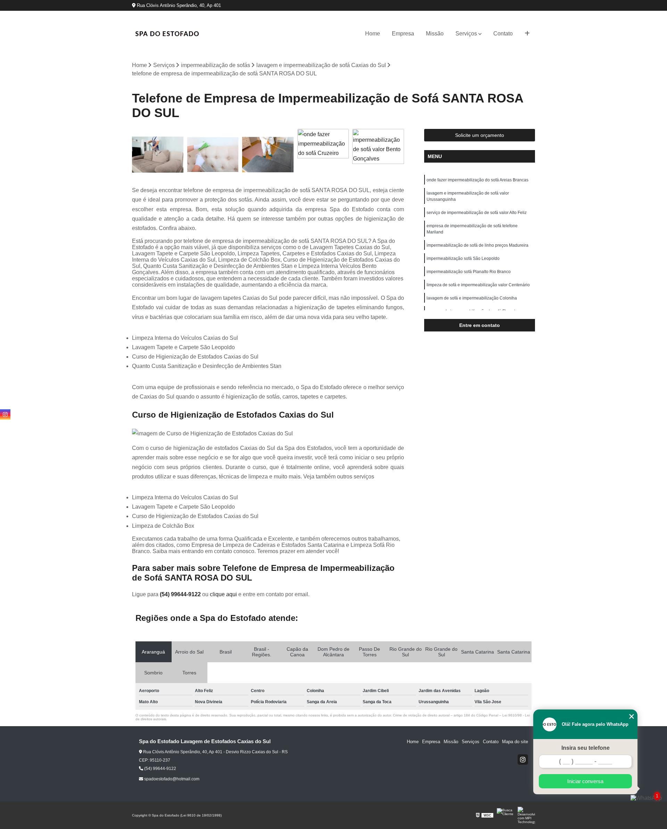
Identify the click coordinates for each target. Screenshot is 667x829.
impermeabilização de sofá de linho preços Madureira (477, 245)
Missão (435, 33)
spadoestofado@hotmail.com (171, 779)
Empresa (403, 33)
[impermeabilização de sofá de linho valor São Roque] (213, 155)
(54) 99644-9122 (181, 594)
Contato (503, 33)
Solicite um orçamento (479, 135)
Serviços (466, 33)
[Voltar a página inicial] (166, 33)
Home (372, 33)
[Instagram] (523, 759)
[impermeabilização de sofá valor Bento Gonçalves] (378, 155)
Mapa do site (515, 741)
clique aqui (223, 594)
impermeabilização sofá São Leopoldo (463, 258)
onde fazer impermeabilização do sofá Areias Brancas (477, 180)
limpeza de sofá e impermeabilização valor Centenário (478, 284)
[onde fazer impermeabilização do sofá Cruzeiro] (323, 155)
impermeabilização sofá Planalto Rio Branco (469, 271)
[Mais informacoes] (527, 34)
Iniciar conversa (585, 781)
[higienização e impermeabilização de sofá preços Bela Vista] (268, 155)
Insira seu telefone (585, 748)
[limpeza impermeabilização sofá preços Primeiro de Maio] (158, 155)
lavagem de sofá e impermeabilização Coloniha (472, 298)
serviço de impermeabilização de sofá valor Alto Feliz (477, 212)
